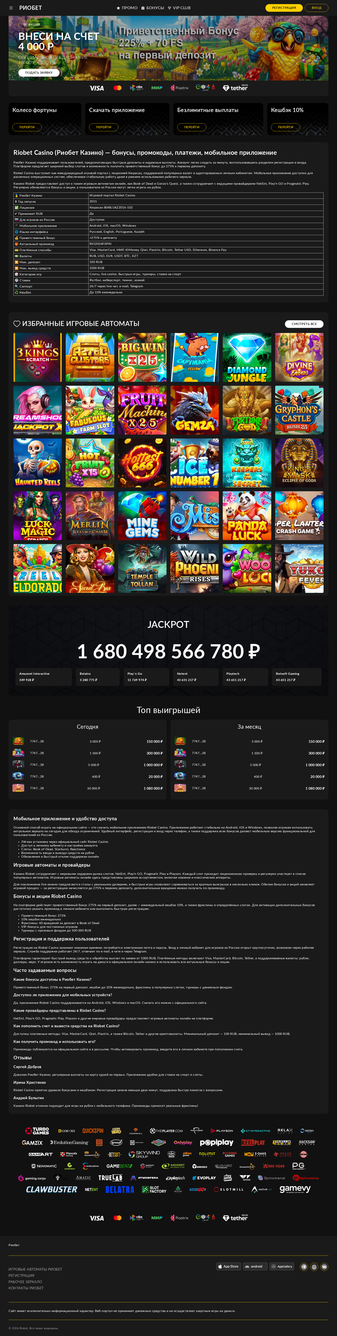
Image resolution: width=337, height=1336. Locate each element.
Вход (316, 7)
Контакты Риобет (26, 1288)
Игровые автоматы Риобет (35, 1269)
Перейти (27, 127)
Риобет (30, 8)
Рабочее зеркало (25, 1282)
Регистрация (284, 7)
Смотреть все (304, 324)
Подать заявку (39, 72)
